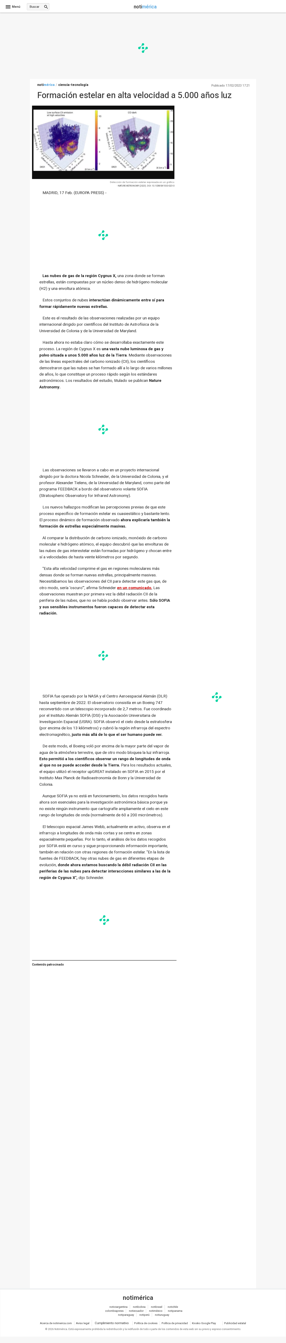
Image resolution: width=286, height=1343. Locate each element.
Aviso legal (82, 1323)
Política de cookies (145, 1323)
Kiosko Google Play (204, 1323)
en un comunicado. (134, 588)
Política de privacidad (175, 1323)
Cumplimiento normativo (112, 1323)
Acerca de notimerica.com (56, 1323)
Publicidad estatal (235, 1323)
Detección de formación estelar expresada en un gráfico (142, 182)
